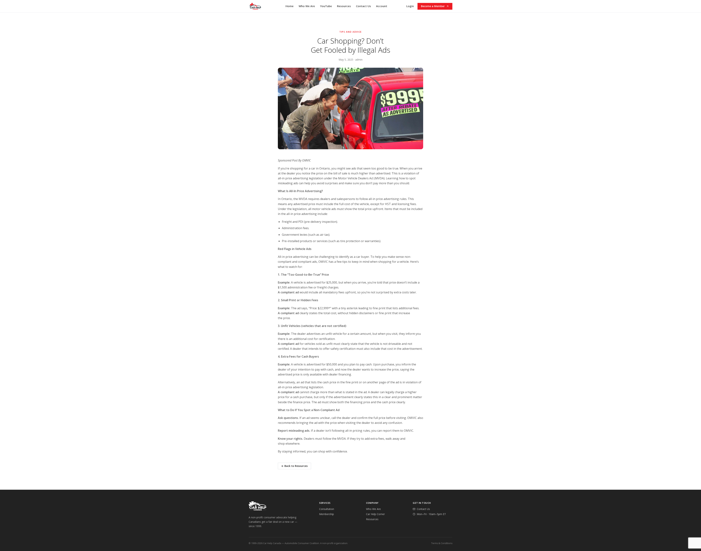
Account (381, 6)
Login (410, 6)
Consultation (326, 509)
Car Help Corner (375, 514)
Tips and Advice (350, 31)
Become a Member (433, 6)
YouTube (326, 6)
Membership (326, 514)
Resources (344, 6)
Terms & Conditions (441, 543)
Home (290, 6)
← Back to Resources (294, 466)
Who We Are (307, 6)
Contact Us (363, 6)
